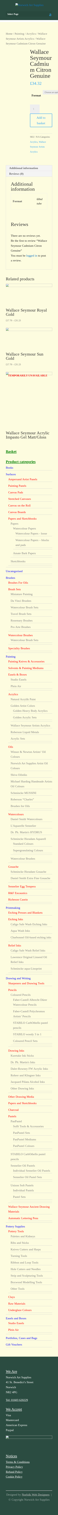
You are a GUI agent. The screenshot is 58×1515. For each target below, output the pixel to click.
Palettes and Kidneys (23, 1236)
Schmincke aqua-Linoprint (26, 968)
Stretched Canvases (19, 498)
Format (36, 95)
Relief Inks (14, 945)
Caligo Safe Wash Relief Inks (28, 950)
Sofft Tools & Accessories (28, 1126)
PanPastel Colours (23, 1145)
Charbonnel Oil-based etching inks (31, 937)
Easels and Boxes (16, 1318)
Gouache (13, 866)
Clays (11, 1297)
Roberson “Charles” (22, 799)
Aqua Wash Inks (20, 930)
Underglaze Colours (20, 1310)
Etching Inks (15, 919)
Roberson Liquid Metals (25, 732)
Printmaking (13, 907)
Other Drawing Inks (22, 1088)
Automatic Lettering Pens (23, 1218)
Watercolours (16, 814)
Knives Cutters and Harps (26, 1249)
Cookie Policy (14, 1476)
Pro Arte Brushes (21, 627)
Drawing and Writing (18, 978)
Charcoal (13, 1109)
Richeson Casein (18, 899)
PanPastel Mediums (24, 1139)
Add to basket (41, 120)
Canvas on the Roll (19, 505)
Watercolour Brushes (20, 635)
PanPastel (16, 1121)
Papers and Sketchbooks (22, 518)
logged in (31, 255)
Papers (14, 523)
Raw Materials (16, 1303)
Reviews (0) (16, 173)
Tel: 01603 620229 (17, 1400)
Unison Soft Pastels (22, 1185)
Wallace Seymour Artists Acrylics (38, 147)
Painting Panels (17, 485)
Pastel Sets (19, 1196)
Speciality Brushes (19, 648)
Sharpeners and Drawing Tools (26, 983)
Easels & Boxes (17, 674)
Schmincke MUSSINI (23, 793)
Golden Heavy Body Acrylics (30, 710)
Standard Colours (23, 843)
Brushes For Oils (18, 582)
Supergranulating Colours (28, 850)
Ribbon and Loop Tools (24, 1262)
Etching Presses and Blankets (25, 912)
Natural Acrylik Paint (23, 699)
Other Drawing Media (21, 1096)
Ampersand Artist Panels (22, 479)
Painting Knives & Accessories (26, 661)
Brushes (10, 577)
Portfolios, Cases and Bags (21, 1338)
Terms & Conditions (18, 1462)
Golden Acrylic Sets (25, 717)
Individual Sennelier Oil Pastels (31, 1170)
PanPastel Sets (21, 1132)
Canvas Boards (17, 512)
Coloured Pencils (21, 994)
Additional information (23, 168)
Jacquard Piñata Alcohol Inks (28, 1081)
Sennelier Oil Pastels (23, 1165)
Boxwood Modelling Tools (26, 1282)
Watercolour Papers (24, 528)
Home (9, 33)
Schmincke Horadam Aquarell (28, 838)
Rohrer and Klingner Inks (26, 1075)
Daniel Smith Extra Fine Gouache (30, 878)
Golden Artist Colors (23, 705)
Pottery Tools (16, 1231)
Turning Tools (19, 1255)
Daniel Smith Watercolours (26, 819)
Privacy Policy (14, 1466)
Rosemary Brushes (22, 620)
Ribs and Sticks (20, 1242)
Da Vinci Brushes (21, 600)
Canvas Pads (15, 492)
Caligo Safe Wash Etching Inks (29, 924)
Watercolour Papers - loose (31, 533)
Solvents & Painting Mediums (26, 668)
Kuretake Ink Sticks (22, 1055)
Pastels (12, 1116)
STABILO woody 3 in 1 (27, 1034)
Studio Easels (18, 679)
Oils (10, 746)
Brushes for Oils (20, 806)
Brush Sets (14, 589)
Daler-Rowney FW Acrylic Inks (29, 1068)
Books (9, 467)
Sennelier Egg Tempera (22, 886)
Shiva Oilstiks (19, 774)
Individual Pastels (23, 1190)
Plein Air (16, 686)
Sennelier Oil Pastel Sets (27, 1177)
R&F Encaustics (17, 893)
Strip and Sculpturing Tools (27, 1275)
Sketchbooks (18, 561)
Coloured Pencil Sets (25, 1041)
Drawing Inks (16, 1050)
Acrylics (31, 33)
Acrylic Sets (18, 738)
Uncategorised (14, 571)
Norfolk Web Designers (35, 1494)
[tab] (29, 168)
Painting (19, 33)
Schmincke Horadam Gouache (28, 871)
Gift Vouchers (14, 1344)
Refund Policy (14, 1471)
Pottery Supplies (15, 1226)
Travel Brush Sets (21, 613)
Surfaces (11, 474)
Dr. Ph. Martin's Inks (23, 1062)
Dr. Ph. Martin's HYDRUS (26, 832)
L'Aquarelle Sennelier (23, 825)
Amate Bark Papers (24, 553)
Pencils (12, 990)
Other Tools (17, 1288)
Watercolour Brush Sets (24, 607)
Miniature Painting (22, 594)
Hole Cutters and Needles (26, 1269)
